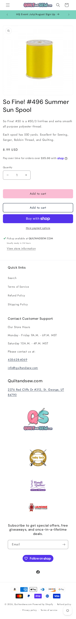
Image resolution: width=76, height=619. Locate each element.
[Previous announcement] (7, 14)
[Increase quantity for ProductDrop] (26, 175)
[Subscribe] (63, 544)
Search (12, 278)
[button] (8, 5)
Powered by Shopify (43, 604)
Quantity (7, 167)
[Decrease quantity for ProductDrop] (7, 175)
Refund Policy (16, 295)
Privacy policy (29, 610)
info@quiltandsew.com (23, 368)
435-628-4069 (17, 360)
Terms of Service (18, 287)
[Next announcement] (69, 14)
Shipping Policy (18, 304)
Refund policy (64, 604)
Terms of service (49, 610)
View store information (21, 248)
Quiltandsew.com (23, 604)
